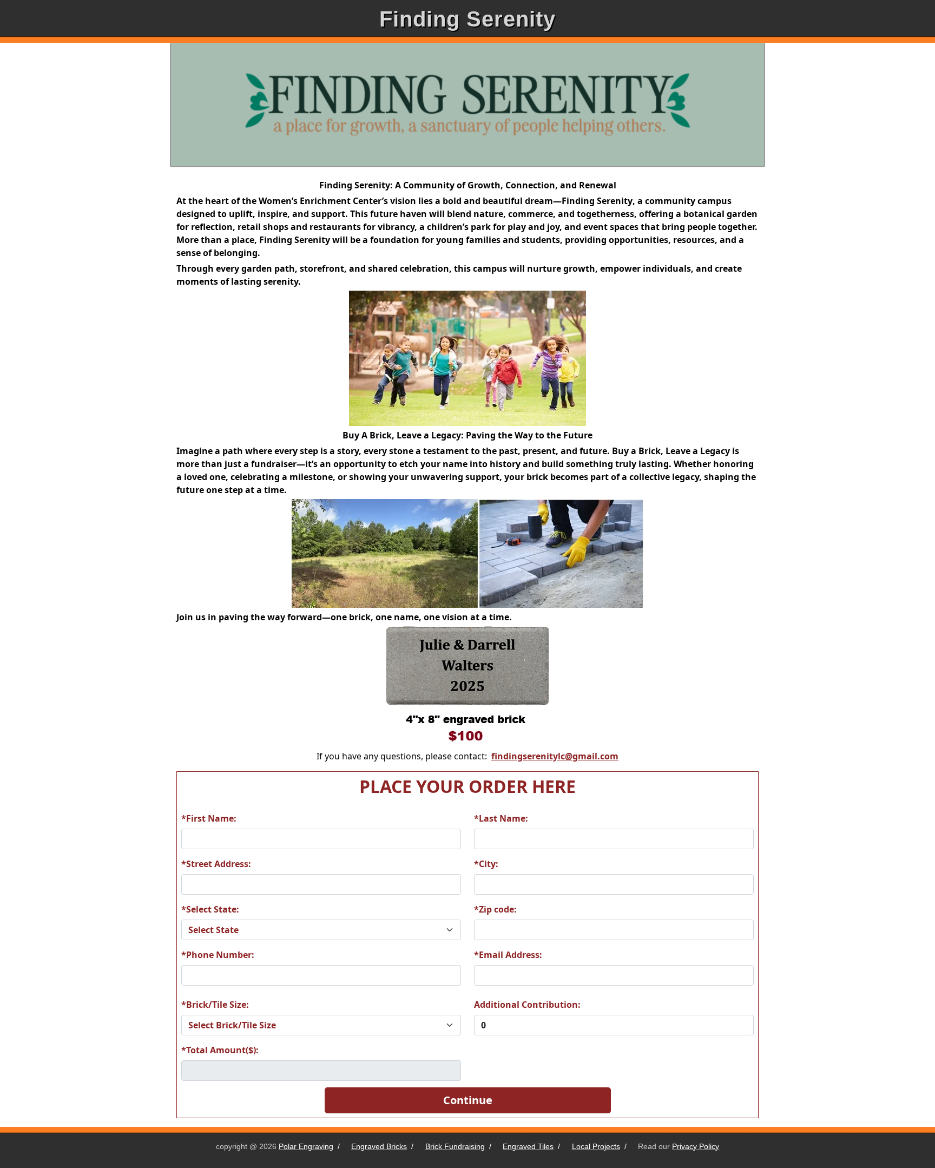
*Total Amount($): (220, 1050)
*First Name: (208, 818)
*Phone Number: (217, 955)
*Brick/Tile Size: (215, 1004)
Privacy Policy (695, 1146)
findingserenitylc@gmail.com (554, 756)
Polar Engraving (306, 1146)
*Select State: (210, 909)
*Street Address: (216, 864)
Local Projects (596, 1146)
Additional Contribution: (527, 1004)
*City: (486, 864)
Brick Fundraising (455, 1146)
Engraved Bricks (379, 1146)
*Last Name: (501, 818)
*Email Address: (508, 955)
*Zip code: (495, 909)
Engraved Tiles (528, 1146)
